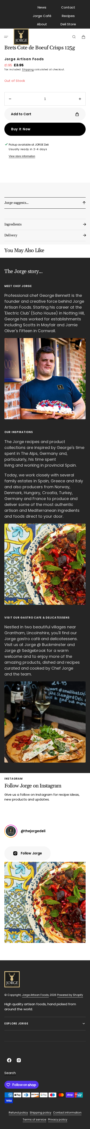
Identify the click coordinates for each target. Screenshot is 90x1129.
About (42, 24)
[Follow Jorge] (10, 831)
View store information (22, 156)
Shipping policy (40, 1112)
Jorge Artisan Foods (35, 995)
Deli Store (68, 24)
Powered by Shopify (70, 995)
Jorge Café (42, 16)
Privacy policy (57, 1119)
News (42, 7)
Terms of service (34, 1119)
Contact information (67, 1112)
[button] (6, 36)
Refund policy (18, 1112)
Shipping (28, 69)
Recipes (68, 16)
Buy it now (21, 129)
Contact (68, 7)
